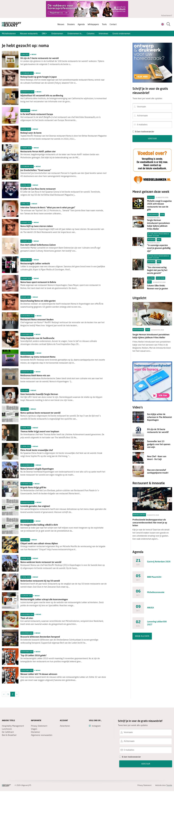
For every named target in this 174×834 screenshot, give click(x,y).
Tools (104, 24)
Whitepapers (93, 24)
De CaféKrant (8, 732)
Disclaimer (35, 732)
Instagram (96, 726)
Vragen (34, 729)
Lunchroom (7, 729)
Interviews (103, 33)
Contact (113, 24)
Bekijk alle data (142, 636)
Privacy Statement (39, 726)
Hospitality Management (13, 726)
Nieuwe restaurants (29, 33)
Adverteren (65, 726)
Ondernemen (57, 33)
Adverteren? (166, 15)
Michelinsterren (9, 33)
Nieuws (60, 24)
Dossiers (71, 24)
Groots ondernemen (121, 33)
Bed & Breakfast (9, 735)
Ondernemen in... (74, 33)
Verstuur (152, 138)
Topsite (169, 785)
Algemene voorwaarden (41, 735)
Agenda (81, 24)
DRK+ (44, 33)
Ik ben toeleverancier (144, 131)
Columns (90, 33)
